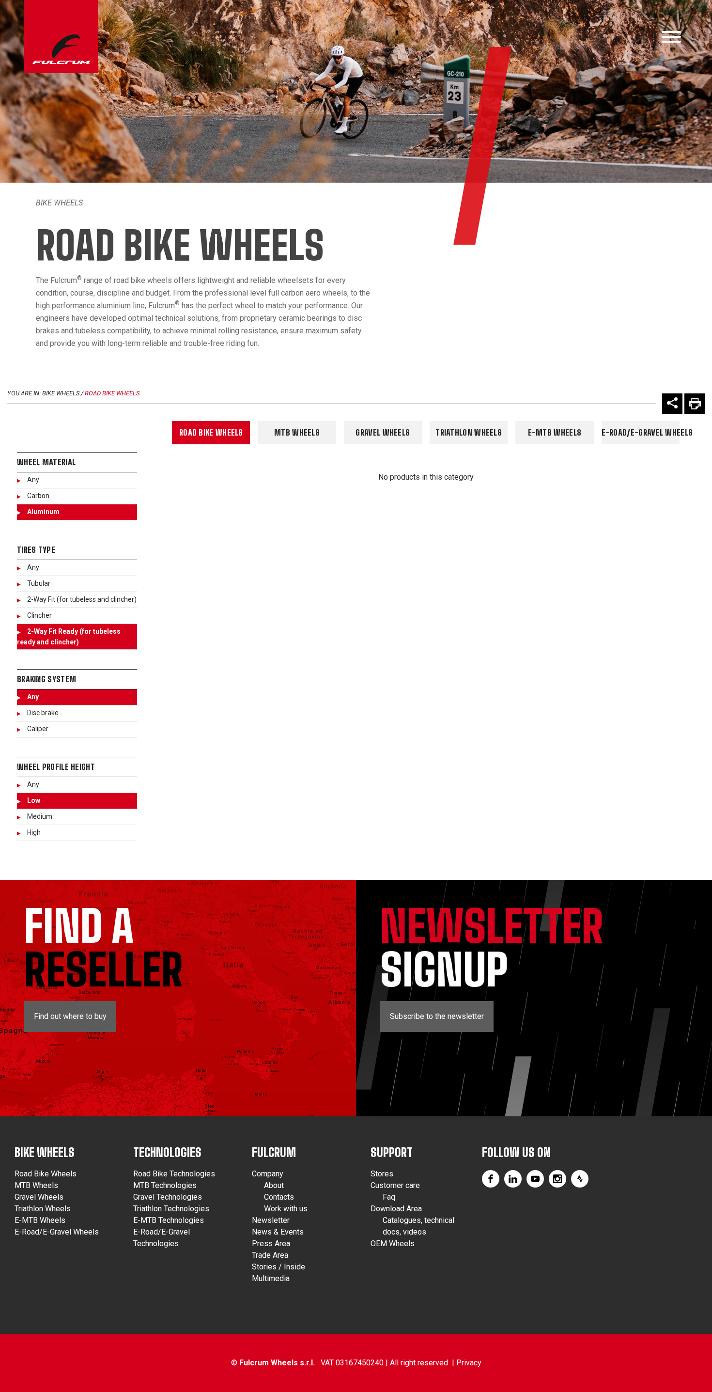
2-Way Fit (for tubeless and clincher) (82, 599)
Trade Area (270, 1255)
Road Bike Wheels (112, 393)
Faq (389, 1197)
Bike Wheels (59, 202)
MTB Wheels (297, 432)
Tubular (38, 583)
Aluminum (43, 512)
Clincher (39, 615)
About (274, 1185)
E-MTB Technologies (168, 1220)
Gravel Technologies (167, 1197)
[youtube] (535, 1179)
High (34, 832)
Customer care (395, 1185)
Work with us (286, 1208)
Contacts (279, 1197)
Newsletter (271, 1220)
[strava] (579, 1179)
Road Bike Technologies (174, 1173)
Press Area (271, 1243)
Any (33, 480)
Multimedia (271, 1278)
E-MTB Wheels (555, 432)
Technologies (167, 1152)
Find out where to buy (70, 1016)
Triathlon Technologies (171, 1208)
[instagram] (557, 1179)
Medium (39, 816)
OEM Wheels (393, 1243)
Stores (382, 1173)
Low (33, 800)
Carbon (38, 496)
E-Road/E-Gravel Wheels (641, 432)
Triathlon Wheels (468, 432)
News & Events (278, 1231)
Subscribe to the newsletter (437, 1016)
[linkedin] (513, 1179)
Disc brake (43, 713)
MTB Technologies (165, 1185)
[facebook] (490, 1179)
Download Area (396, 1208)
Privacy (468, 1362)
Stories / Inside (278, 1266)
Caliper (37, 729)
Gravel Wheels (383, 432)
